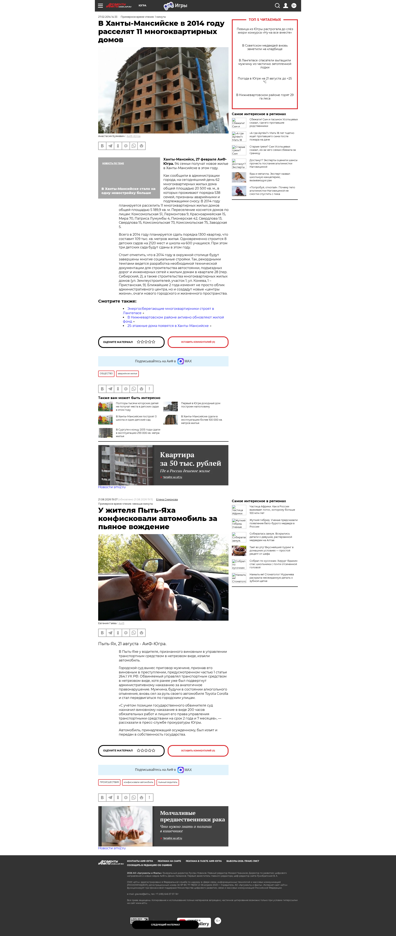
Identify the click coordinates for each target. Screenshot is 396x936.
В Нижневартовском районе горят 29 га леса (265, 96)
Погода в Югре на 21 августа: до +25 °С (265, 80)
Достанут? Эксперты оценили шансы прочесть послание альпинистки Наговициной (273, 163)
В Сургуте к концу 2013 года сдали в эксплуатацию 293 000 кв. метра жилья (138, 433)
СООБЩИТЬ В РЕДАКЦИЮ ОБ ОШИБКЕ (149, 865)
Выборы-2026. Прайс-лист (242, 861)
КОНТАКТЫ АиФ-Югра (140, 861)
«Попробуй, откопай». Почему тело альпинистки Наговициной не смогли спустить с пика (272, 190)
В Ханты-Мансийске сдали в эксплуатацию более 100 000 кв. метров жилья (202, 420)
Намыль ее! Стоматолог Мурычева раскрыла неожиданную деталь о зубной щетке (272, 578)
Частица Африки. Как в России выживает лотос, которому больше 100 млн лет (272, 510)
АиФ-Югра (133, 136)
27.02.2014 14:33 (107, 16)
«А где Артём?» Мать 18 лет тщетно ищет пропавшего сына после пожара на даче (272, 136)
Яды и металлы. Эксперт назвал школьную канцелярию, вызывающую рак (270, 177)
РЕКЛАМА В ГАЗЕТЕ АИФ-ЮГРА (204, 861)
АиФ (121, 623)
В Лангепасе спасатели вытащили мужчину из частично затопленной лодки (264, 64)
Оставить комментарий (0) (198, 342)
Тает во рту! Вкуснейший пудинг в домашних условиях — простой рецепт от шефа (271, 550)
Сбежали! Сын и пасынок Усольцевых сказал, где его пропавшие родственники (274, 123)
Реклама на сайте (169, 861)
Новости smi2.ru (112, 487)
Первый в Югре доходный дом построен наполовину (200, 405)
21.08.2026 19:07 (108, 499)
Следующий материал (165, 924)
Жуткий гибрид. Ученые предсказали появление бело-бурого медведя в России (274, 523)
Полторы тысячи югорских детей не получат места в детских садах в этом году (137, 406)
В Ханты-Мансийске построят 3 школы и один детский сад (136, 418)
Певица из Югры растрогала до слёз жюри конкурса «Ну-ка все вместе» (265, 30)
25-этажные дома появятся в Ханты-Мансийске (168, 326)
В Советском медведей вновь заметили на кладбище (265, 47)
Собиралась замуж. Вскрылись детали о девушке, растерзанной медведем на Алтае (271, 537)
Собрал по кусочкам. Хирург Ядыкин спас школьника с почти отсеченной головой (273, 564)
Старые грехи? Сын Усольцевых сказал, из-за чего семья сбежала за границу (273, 150)
